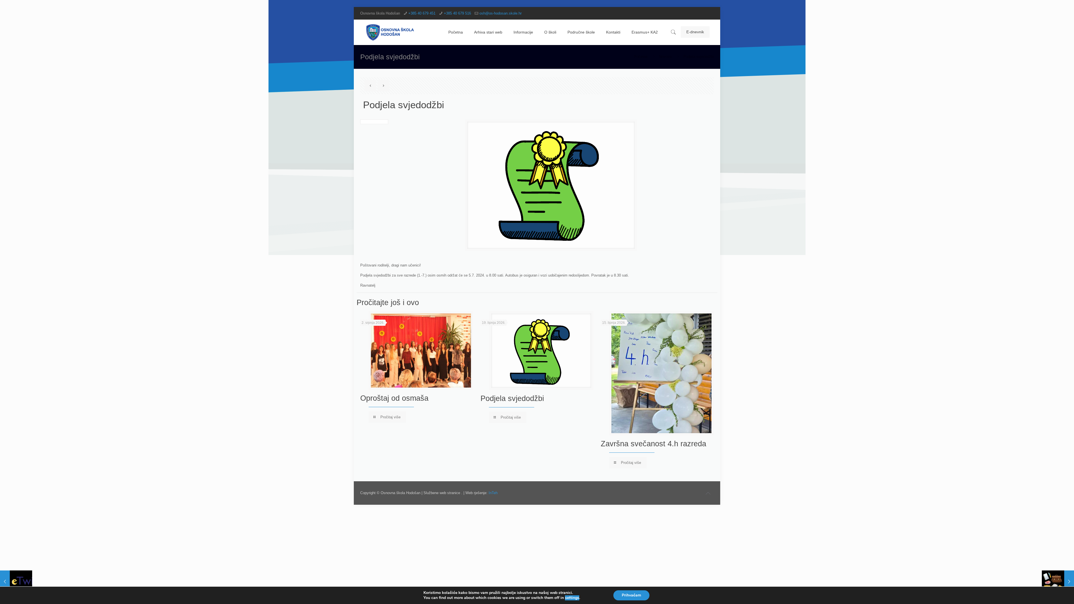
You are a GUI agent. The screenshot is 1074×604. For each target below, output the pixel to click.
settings (572, 597)
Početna (640, 57)
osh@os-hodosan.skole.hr (500, 13)
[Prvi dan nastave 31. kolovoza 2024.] (1058, 581)
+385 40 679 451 (421, 13)
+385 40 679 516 (457, 13)
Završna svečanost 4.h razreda (653, 444)
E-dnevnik (695, 32)
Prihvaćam (631, 595)
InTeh (493, 493)
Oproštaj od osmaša (394, 398)
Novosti (665, 57)
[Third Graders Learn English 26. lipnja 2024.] (16, 581)
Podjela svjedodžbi (512, 398)
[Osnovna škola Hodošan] (390, 32)
